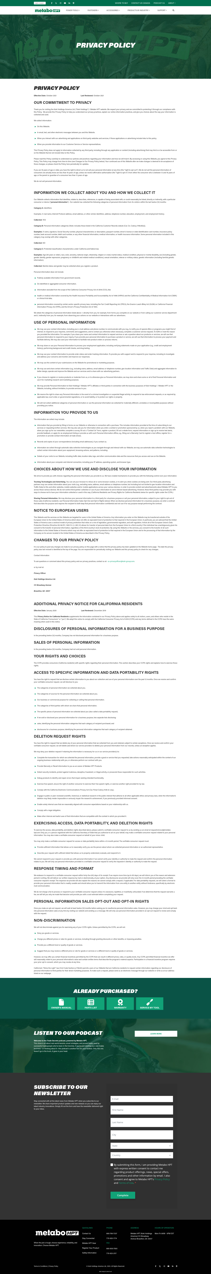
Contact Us (86, 1233)
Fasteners (92, 10)
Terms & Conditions (40, 1266)
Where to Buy (121, 3)
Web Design (102, 1271)
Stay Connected (88, 1238)
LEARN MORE (156, 1034)
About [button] (171, 3)
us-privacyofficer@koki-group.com (121, 561)
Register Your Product (90, 1248)
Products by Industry (138, 10)
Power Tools (72, 10)
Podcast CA (159, 3)
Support (161, 10)
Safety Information (89, 1253)
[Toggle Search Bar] (173, 10)
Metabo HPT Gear (89, 1243)
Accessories (112, 10)
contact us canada (140, 3)
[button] (170, 1145)
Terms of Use (126, 1182)
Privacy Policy (162, 1179)
